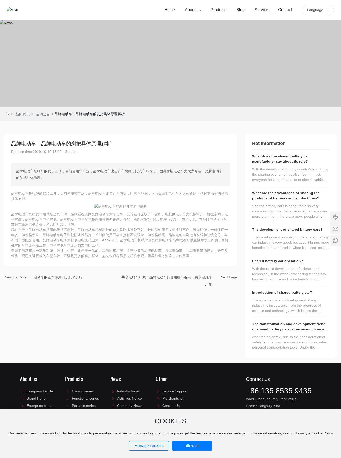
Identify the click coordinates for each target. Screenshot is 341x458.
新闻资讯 (23, 114)
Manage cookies (149, 446)
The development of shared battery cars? (287, 229)
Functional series (85, 398)
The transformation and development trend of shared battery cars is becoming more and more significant (290, 329)
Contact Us (171, 406)
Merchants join (173, 398)
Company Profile (40, 391)
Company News (129, 406)
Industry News (128, 391)
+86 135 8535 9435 (279, 391)
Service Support (174, 391)
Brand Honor (37, 398)
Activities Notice (129, 398)
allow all (192, 446)
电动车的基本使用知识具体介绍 (58, 277)
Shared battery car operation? (277, 261)
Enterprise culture (41, 406)
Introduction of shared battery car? (282, 292)
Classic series (83, 391)
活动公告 (43, 114)
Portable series (84, 406)
